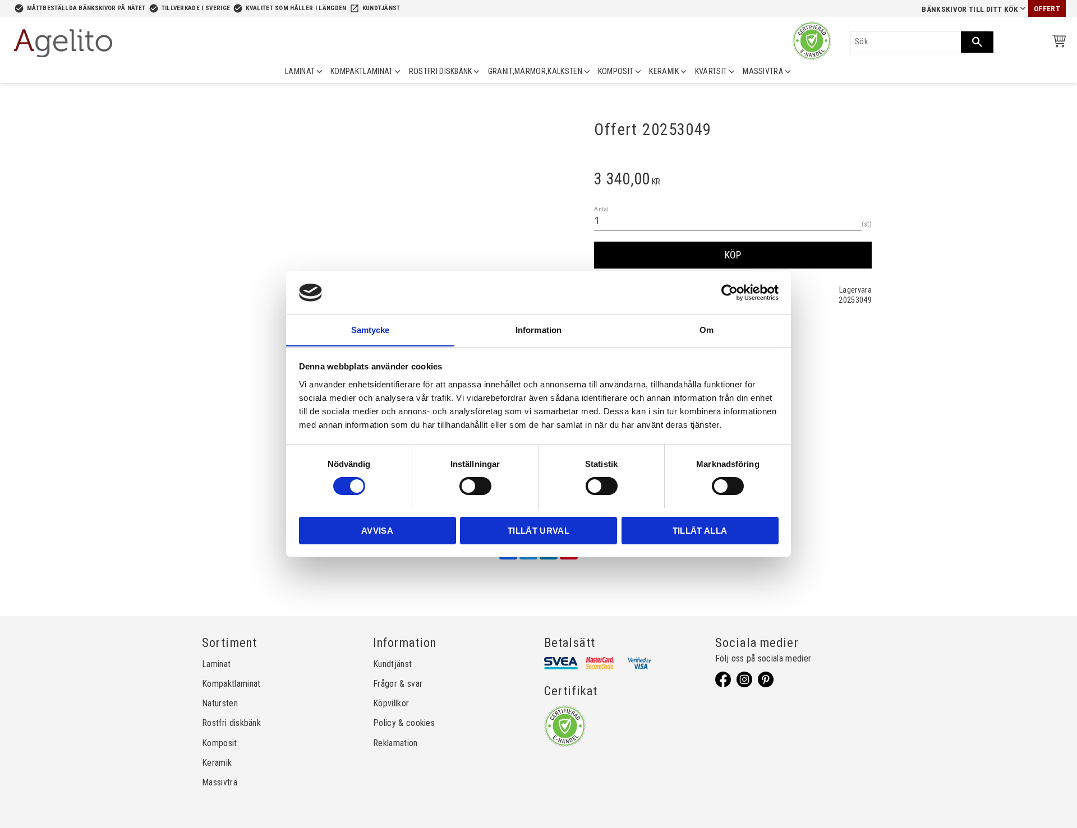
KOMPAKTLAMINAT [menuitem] (361, 71)
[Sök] (977, 42)
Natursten (220, 703)
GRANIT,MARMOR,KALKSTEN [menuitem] (535, 71)
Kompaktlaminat (231, 683)
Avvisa (377, 530)
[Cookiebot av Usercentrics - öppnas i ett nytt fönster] (729, 292)
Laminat (216, 664)
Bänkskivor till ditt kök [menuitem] (970, 9)
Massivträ (219, 782)
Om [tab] (706, 329)
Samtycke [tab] (370, 329)
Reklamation (395, 743)
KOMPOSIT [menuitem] (616, 71)
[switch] (475, 486)
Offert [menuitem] (1047, 8)
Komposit (219, 743)
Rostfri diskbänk (231, 723)
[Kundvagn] (1057, 43)
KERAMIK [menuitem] (664, 71)
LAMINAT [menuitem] (300, 71)
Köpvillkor (391, 703)
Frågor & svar (397, 683)
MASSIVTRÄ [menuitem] (763, 71)
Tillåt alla (700, 530)
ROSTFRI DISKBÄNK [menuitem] (440, 71)
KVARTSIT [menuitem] (711, 71)
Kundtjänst (381, 8)
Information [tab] (538, 329)
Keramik (217, 762)
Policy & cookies (404, 723)
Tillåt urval (538, 530)
